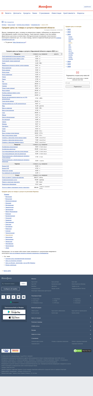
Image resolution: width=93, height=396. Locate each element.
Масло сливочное (7, 108)
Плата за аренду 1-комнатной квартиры (13, 177)
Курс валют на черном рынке (79, 310)
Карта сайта (7, 270)
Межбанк (33, 286)
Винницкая (8, 196)
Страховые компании (77, 343)
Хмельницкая (9, 239)
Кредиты (26, 13)
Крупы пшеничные (7, 74)
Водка (3, 131)
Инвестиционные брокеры (78, 284)
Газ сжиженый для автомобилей (11, 173)
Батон (3, 63)
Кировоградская (10, 216)
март (69, 41)
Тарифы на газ (75, 286)
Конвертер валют (35, 288)
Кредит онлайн (55, 288)
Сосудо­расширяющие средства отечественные (15, 151)
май (69, 44)
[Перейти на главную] (47, 6)
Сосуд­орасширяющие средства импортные (14, 153)
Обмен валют (34, 310)
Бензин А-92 (5, 166)
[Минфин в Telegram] (8, 297)
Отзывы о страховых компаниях (60, 341)
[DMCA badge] (82, 351)
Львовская (8, 220)
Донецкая (8, 203)
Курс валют (34, 281)
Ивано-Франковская (11, 211)
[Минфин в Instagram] (18, 297)
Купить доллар (35, 313)
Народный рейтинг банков (78, 288)
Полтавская (8, 226)
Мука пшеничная (6, 67)
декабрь (70, 59)
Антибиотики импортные (8, 149)
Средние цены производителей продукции (18, 258)
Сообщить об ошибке (10, 289)
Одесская (8, 224)
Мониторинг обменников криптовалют (41, 290)
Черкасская (8, 241)
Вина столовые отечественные (10, 133)
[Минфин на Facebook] (3, 297)
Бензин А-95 (5, 168)
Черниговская (9, 245)
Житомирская (9, 205)
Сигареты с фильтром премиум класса (13, 142)
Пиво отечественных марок (9, 135)
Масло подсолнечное (8, 110)
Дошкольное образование (9, 184)
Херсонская (8, 237)
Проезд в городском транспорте (11, 182)
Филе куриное (6, 90)
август (70, 51)
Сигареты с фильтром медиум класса (12, 140)
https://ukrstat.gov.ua (19, 42)
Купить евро (55, 313)
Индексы (80, 13)
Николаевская (9, 222)
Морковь (4, 124)
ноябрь (70, 57)
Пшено (4, 79)
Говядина (4, 83)
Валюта (8, 13)
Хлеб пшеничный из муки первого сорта (13, 58)
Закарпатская (9, 207)
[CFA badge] (25, 351)
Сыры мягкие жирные (8, 101)
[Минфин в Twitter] (13, 297)
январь (70, 36)
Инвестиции (56, 13)
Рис (3, 81)
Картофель (5, 126)
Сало (3, 112)
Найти (23, 283)
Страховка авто (35, 343)
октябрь (70, 55)
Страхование (44, 13)
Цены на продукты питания (13, 260)
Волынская (8, 199)
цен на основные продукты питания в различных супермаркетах (29, 253)
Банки (34, 13)
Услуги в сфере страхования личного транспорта (15, 187)
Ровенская (8, 228)
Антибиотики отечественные (10, 147)
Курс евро (74, 281)
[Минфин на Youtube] (23, 297)
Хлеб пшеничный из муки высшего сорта (13, 56)
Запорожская (9, 209)
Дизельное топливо (7, 170)
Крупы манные (6, 70)
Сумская (8, 231)
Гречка (4, 77)
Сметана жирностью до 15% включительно (14, 103)
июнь (69, 46)
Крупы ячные (5, 72)
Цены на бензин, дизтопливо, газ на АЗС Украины (20, 263)
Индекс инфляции (10, 265)
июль (69, 49)
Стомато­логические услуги (9, 179)
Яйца (3, 106)
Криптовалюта (69, 13)
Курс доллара (55, 281)
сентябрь (70, 53)
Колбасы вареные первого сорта (11, 93)
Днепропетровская (11, 201)
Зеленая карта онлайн (37, 341)
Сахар (3, 128)
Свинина (4, 86)
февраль (70, 39)
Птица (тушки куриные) (8, 88)
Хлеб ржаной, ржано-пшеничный (11, 61)
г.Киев (7, 248)
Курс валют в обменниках (58, 310)
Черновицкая (9, 243)
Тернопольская (10, 233)
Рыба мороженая (6, 95)
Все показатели (9, 22)
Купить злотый (75, 313)
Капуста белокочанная (8, 117)
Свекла (4, 121)
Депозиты (17, 13)
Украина (6, 194)
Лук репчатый (6, 119)
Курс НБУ (33, 284)
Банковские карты (56, 284)
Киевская (8, 213)
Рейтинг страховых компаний (79, 341)
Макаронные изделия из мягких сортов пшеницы (15, 65)
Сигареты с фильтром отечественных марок (14, 137)
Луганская (8, 218)
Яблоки (4, 115)
